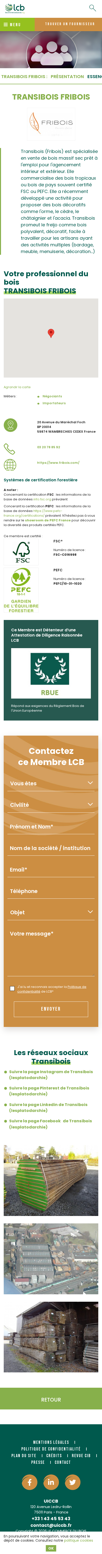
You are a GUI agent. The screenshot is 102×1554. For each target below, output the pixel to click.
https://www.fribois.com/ (58, 463)
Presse (38, 1462)
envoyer (51, 1009)
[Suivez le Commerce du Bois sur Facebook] (29, 1482)
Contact (63, 1462)
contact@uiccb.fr (51, 1525)
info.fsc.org (42, 499)
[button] (51, 333)
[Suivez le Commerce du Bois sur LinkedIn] (51, 1482)
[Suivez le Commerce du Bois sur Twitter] (72, 1482)
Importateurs (54, 403)
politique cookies (78, 1540)
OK (51, 1548)
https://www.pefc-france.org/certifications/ (33, 513)
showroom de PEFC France (48, 520)
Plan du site (23, 1455)
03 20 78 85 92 (48, 447)
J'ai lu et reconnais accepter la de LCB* (51, 989)
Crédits (54, 1455)
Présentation (67, 76)
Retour (51, 1399)
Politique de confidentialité (51, 1449)
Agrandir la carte (17, 387)
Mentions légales (51, 1442)
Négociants (52, 396)
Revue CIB (81, 1455)
